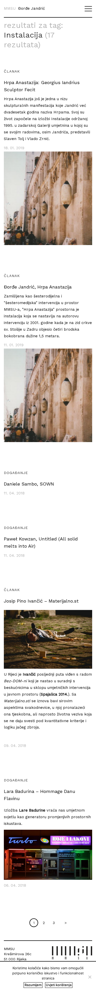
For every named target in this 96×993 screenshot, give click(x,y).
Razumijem (33, 985)
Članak (12, 71)
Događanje (16, 473)
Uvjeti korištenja (58, 985)
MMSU (10, 8)
